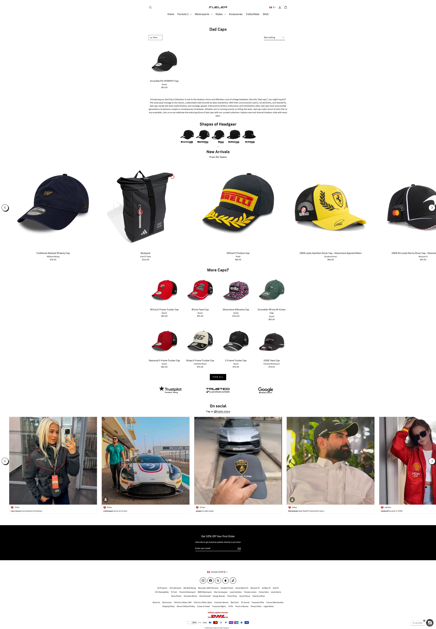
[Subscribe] (348, 604)
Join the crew (327, 613)
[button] (430, 623)
